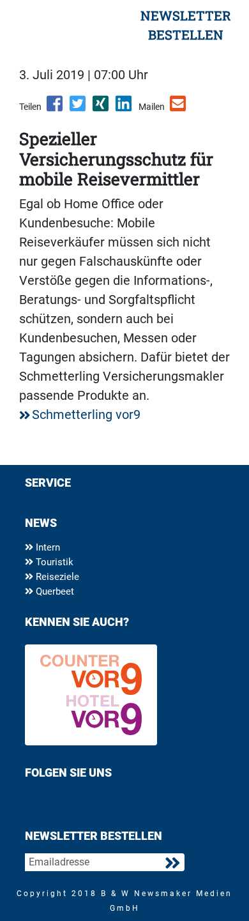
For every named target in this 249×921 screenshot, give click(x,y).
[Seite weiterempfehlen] (179, 108)
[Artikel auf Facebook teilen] (55, 108)
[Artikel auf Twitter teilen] (78, 108)
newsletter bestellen (185, 25)
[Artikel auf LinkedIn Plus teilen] (124, 108)
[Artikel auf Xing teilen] (101, 108)
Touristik (53, 562)
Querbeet (53, 591)
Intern (46, 547)
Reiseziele (56, 576)
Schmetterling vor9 (86, 414)
